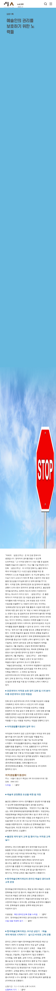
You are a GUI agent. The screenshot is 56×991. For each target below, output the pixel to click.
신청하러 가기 (11, 990)
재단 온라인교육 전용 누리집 (26, 914)
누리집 (8, 785)
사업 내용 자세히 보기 (14, 921)
